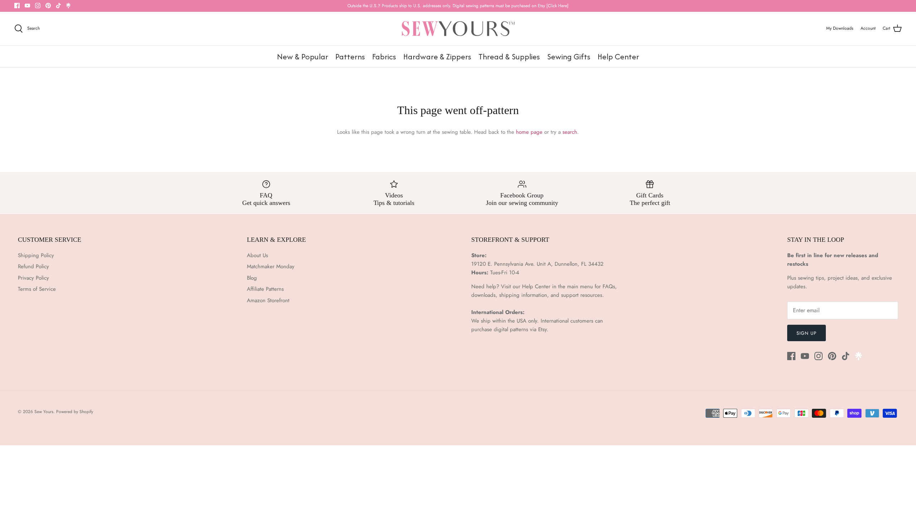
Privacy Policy (33, 278)
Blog (252, 278)
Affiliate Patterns (265, 289)
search (569, 132)
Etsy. (543, 329)
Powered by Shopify (74, 411)
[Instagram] (37, 5)
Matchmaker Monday (270, 266)
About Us (257, 255)
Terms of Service (37, 289)
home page (529, 132)
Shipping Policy (36, 255)
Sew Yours (43, 411)
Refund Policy (33, 266)
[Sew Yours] (458, 28)
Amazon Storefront (268, 300)
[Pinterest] (48, 5)
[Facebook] (17, 5)
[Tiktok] (58, 5)
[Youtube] (27, 5)
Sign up (806, 333)
